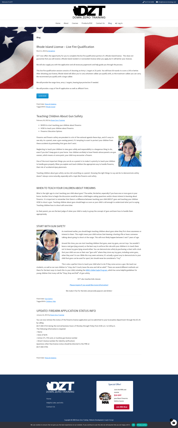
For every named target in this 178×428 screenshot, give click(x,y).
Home (48, 398)
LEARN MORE (42, 96)
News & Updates (50, 104)
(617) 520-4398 (149, 2)
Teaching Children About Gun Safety (59, 116)
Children (49, 301)
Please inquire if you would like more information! (89, 285)
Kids (54, 301)
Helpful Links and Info (54, 402)
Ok (133, 425)
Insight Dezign (109, 420)
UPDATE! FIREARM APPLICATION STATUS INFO (66, 311)
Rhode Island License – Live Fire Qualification (65, 47)
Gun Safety (49, 299)
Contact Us (50, 406)
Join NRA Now (121, 407)
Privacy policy (141, 425)
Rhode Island (50, 107)
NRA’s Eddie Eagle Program (96, 270)
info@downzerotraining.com (167, 2)
